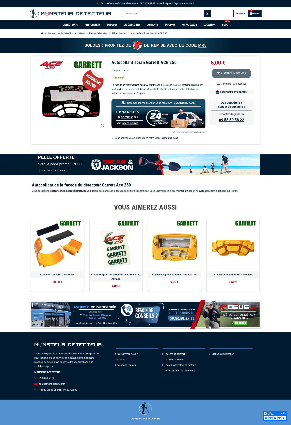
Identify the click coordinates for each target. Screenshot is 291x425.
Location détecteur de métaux (180, 365)
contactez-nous (169, 138)
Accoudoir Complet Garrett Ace (57, 274)
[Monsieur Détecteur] (71, 13)
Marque (115, 70)
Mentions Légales (126, 365)
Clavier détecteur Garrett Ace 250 (233, 274)
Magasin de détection (223, 354)
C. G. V (120, 359)
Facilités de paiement (175, 354)
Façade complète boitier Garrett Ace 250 (174, 274)
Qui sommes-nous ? (127, 354)
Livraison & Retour (174, 359)
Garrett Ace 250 (139, 85)
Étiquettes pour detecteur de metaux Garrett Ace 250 (116, 276)
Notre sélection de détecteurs (180, 370)
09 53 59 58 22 (147, 3)
